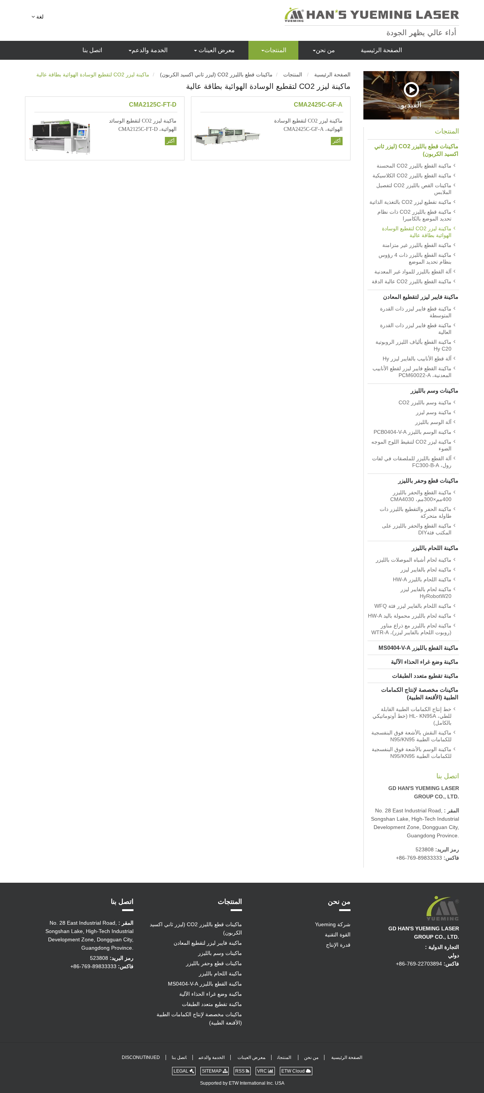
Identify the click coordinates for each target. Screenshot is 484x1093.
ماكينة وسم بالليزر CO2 (425, 402)
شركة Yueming (333, 924)
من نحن (325, 50)
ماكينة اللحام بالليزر (435, 548)
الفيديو (411, 104)
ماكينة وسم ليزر (433, 412)
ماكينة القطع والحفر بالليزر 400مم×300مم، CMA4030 (420, 495)
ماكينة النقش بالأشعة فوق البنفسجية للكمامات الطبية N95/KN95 (411, 736)
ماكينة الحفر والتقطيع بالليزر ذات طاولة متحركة (415, 512)
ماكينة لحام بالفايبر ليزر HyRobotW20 (425, 592)
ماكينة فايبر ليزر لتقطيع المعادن (420, 296)
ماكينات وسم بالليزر (434, 390)
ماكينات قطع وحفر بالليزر (428, 480)
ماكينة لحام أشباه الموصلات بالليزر (413, 560)
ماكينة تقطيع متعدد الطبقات (425, 675)
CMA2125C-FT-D (153, 104)
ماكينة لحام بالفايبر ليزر (425, 570)
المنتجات (275, 50)
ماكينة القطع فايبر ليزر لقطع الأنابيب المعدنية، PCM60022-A (411, 371)
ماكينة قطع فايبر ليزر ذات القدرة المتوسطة (415, 312)
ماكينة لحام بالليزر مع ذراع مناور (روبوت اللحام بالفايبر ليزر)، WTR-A (411, 629)
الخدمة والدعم (150, 50)
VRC (262, 1071)
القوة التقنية (338, 935)
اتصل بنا (92, 50)
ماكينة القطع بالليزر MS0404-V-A (418, 647)
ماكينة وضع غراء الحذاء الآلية (424, 661)
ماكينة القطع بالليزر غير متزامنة (416, 245)
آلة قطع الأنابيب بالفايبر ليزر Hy (417, 359)
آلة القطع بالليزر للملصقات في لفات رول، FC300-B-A (411, 461)
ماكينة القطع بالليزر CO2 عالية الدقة (411, 281)
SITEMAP (212, 1071)
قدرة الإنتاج (338, 945)
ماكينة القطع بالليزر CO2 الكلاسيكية (411, 175)
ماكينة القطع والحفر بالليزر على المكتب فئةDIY (416, 529)
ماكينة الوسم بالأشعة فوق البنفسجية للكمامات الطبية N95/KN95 (411, 752)
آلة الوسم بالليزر (433, 422)
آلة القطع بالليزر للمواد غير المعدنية (412, 272)
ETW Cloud (293, 1071)
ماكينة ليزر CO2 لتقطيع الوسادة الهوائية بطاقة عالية (416, 231)
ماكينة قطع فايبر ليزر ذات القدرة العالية (415, 328)
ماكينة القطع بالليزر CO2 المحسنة (414, 166)
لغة (39, 17)
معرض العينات (216, 50)
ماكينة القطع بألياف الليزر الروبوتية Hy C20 (413, 345)
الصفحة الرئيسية (381, 50)
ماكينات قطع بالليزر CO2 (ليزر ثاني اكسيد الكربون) (216, 74)
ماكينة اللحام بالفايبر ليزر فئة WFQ (412, 606)
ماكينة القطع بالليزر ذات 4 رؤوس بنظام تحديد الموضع (415, 258)
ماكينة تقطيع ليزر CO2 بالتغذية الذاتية (410, 202)
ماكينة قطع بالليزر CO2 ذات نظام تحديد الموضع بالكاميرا (414, 215)
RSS (240, 1071)
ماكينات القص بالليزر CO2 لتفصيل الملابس (413, 188)
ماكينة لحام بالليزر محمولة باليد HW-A (409, 616)
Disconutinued (141, 1057)
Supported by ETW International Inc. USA (242, 1083)
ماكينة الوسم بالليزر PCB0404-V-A (412, 432)
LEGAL (181, 1071)
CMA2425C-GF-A (318, 104)
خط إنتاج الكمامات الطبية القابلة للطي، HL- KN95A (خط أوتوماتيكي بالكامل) (411, 716)
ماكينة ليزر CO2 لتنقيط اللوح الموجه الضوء (411, 445)
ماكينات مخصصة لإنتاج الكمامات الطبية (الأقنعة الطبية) (419, 693)
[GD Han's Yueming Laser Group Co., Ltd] (372, 15)
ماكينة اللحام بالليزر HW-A (422, 579)
